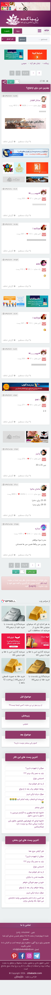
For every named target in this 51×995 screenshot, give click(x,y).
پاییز (38, 453)
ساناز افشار (35, 100)
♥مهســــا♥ (34, 193)
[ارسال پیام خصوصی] (44, 106)
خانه (46, 30)
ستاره (37, 528)
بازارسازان (18, 977)
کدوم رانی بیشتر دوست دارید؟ (25, 743)
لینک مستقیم (23, 141)
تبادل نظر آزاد (35, 63)
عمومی (23, 63)
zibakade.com (34, 973)
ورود (17, 30)
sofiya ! (36, 228)
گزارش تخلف (8, 141)
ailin (38, 264)
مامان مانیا (35, 489)
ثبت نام (44, 583)
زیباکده (46, 63)
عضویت (7, 30)
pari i (37, 399)
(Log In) (32, 586)
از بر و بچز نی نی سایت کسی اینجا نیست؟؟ (25, 705)
